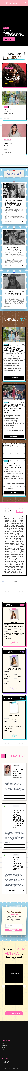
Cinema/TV (4, 1045)
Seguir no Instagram (15, 1013)
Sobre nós (4, 1053)
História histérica (6, 1051)
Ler (22, 221)
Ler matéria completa (10, 797)
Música (3, 1043)
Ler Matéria (9, 39)
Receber (12, 930)
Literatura (4, 1047)
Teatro (3, 1049)
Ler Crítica (14, 377)
